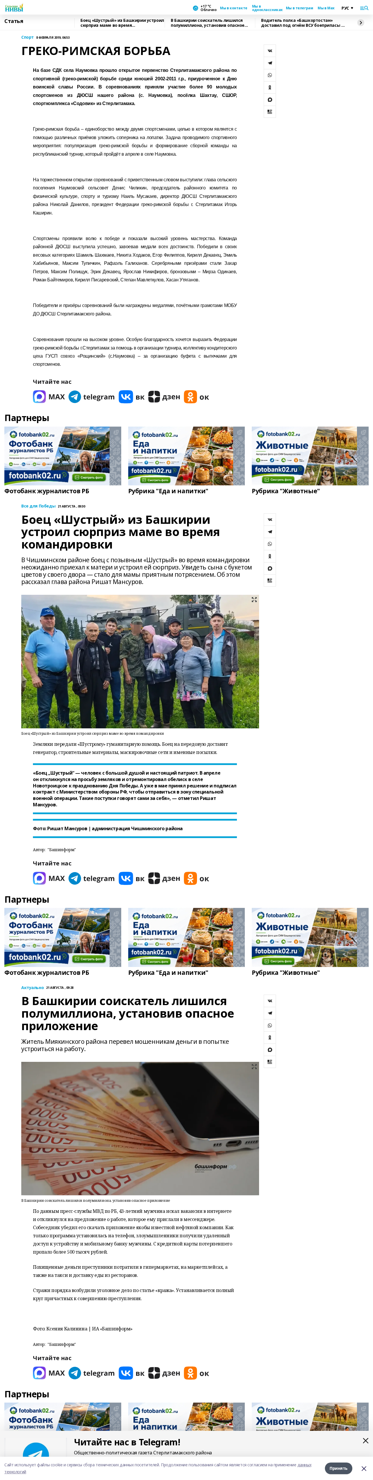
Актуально (32, 987)
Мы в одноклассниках (266, 8)
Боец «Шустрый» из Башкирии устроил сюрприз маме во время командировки (122, 23)
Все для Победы (38, 506)
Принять (339, 1468)
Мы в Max (326, 8)
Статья (13, 21)
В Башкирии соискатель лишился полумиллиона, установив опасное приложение (207, 23)
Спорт (27, 37)
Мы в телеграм (299, 8)
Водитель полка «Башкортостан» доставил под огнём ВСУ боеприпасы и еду (302, 23)
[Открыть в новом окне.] (49, 396)
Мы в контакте (233, 8)
